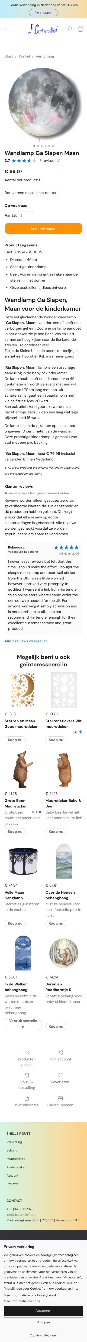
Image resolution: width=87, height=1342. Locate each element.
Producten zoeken (26, 1062)
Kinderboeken (16, 1167)
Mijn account (60, 1059)
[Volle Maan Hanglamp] (23, 861)
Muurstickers (15, 1159)
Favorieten (60, 1082)
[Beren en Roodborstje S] (63, 952)
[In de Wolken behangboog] (23, 952)
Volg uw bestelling (26, 1085)
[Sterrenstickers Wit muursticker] (63, 689)
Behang (11, 1150)
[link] (43, 1333)
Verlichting (45, 56)
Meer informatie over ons (22, 1301)
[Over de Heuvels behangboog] (63, 861)
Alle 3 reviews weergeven (26, 641)
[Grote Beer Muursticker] (23, 769)
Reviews (12, 1184)
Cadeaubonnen (60, 1105)
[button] (43, 12)
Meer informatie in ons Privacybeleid (30, 1295)
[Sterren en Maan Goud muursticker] (23, 689)
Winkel (24, 56)
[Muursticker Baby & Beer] (63, 769)
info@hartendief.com (21, 1215)
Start (9, 56)
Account (12, 1175)
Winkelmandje (27, 1105)
